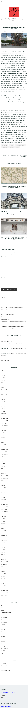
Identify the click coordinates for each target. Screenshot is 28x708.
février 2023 (3, 471)
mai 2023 (3, 463)
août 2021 (3, 514)
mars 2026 (3, 382)
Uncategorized (4, 646)
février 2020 (3, 557)
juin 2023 (3, 461)
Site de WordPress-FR (5, 670)
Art (11, 25)
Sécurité (3, 641)
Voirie (2, 653)
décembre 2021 (4, 504)
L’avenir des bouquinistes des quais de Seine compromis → (15, 156)
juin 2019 (3, 576)
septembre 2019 (4, 569)
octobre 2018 (4, 595)
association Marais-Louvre (20, 145)
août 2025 (3, 399)
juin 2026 (3, 375)
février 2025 (3, 413)
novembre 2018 (4, 592)
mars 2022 (3, 497)
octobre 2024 (4, 423)
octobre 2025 (4, 394)
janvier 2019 (3, 588)
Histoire (2, 626)
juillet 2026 (3, 373)
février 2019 (3, 585)
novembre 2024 (4, 420)
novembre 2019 (4, 564)
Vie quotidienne (4, 648)
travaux (17, 147)
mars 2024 (3, 439)
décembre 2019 (4, 561)
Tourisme (3, 643)
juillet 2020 (3, 545)
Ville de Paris (3, 650)
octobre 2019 (4, 566)
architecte (11, 145)
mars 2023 (3, 468)
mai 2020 (3, 549)
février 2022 (3, 499)
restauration (11, 147)
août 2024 (3, 428)
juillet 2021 (3, 516)
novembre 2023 (4, 449)
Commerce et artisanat (6, 612)
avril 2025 (3, 408)
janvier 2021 (3, 530)
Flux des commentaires (6, 668)
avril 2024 (3, 437)
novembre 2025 (4, 392)
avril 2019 (3, 580)
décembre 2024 (4, 418)
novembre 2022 (4, 478)
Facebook (3, 695)
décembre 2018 (4, 590)
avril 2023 (3, 466)
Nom (2, 272)
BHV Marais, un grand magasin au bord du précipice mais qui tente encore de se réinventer (14, 212)
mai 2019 (3, 578)
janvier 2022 (3, 502)
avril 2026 (3, 380)
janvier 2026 (3, 387)
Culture (2, 615)
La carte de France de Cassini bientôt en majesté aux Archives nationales (14, 187)
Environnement (4, 619)
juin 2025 (3, 404)
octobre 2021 (4, 509)
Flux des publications (5, 665)
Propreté (3, 636)
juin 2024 (3, 432)
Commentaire (4, 256)
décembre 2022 (4, 475)
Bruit (2, 607)
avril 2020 (3, 552)
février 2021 (3, 528)
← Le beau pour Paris (6, 154)
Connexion (3, 663)
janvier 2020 (3, 559)
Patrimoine (15, 25)
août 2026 (3, 370)
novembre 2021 (4, 506)
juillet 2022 (3, 487)
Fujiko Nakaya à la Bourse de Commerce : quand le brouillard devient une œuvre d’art (14, 237)
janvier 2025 (3, 416)
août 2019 (3, 571)
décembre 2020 (4, 533)
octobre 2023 (4, 451)
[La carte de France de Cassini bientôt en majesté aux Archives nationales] (14, 175)
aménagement (4, 145)
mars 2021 (3, 525)
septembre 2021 (4, 511)
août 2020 (3, 542)
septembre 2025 (4, 396)
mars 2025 (3, 411)
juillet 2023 (3, 459)
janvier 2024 (3, 444)
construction (4, 147)
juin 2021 (3, 518)
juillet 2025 (3, 401)
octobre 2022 (4, 480)
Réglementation (4, 638)
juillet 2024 (3, 430)
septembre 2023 (4, 454)
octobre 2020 (4, 537)
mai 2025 (3, 406)
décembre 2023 (4, 447)
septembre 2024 (4, 425)
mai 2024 (3, 435)
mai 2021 (3, 521)
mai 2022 (3, 492)
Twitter (3, 697)
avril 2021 (3, 523)
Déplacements (4, 617)
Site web (3, 283)
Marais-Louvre (10, 31)
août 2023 (3, 456)
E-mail (3, 277)
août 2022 (3, 485)
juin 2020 (3, 547)
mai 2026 (3, 377)
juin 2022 (3, 490)
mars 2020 (3, 554)
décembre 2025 (4, 389)
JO (1, 631)
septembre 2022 (4, 482)
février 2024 (3, 442)
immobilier (3, 629)
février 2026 (3, 384)
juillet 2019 (3, 573)
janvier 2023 (3, 473)
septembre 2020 (4, 540)
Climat (2, 610)
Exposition (3, 624)
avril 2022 (3, 494)
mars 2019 (3, 583)
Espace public (4, 622)
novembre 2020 (4, 535)
